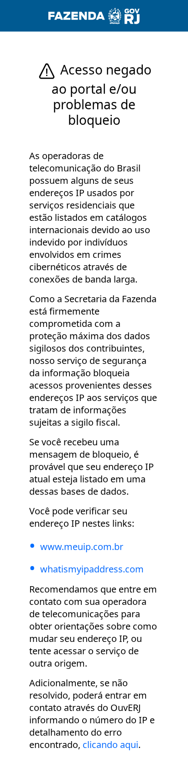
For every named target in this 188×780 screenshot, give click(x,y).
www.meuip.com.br (81, 546)
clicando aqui (110, 744)
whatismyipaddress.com (92, 569)
